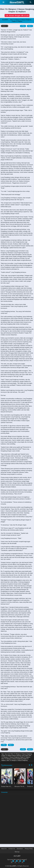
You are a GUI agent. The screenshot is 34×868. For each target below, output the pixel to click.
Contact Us (12, 848)
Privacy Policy (29, 848)
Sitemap (17, 851)
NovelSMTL (17, 2)
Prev (23, 26)
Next (29, 26)
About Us (4, 848)
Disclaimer (20, 848)
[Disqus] (17, 819)
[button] (17, 15)
